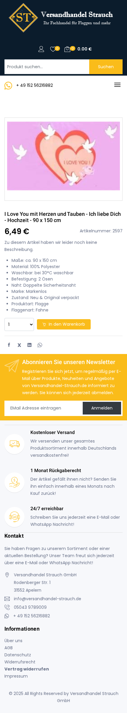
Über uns (13, 641)
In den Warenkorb (66, 324)
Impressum (16, 676)
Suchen (106, 67)
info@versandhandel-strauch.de (47, 599)
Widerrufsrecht (19, 662)
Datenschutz (17, 655)
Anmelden (102, 408)
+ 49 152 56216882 (34, 85)
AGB (8, 648)
